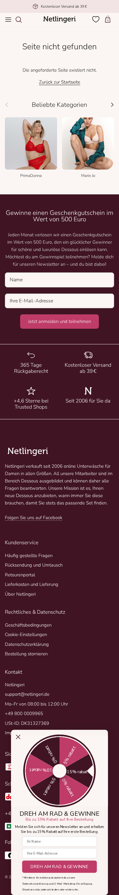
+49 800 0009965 (24, 713)
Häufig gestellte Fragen (28, 555)
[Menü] (8, 19)
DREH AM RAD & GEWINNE (59, 867)
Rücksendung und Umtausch (34, 565)
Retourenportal (20, 575)
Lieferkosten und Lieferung (31, 584)
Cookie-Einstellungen (26, 634)
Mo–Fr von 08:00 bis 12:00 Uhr (36, 704)
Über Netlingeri (20, 594)
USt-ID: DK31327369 (27, 723)
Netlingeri (14, 685)
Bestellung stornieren (26, 654)
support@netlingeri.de (27, 694)
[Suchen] (21, 19)
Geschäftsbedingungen (28, 625)
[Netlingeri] (59, 19)
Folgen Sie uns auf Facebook (33, 518)
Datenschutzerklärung (27, 644)
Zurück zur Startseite (59, 82)
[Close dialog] (18, 737)
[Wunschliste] (96, 19)
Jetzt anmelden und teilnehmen (59, 321)
